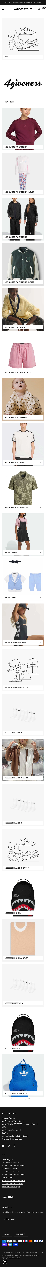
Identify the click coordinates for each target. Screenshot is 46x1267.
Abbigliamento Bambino (16, 237)
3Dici (7, 57)
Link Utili (8, 1197)
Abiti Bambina (11, 552)
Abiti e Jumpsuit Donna (15, 642)
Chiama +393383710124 (12, 1183)
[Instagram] (10, 1145)
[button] (4, 1262)
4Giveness (9, 102)
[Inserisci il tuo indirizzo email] (41, 1219)
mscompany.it (14, 1258)
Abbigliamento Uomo (15, 462)
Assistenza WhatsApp (11, 1186)
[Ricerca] (39, 9)
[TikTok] (16, 1145)
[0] (42, 9)
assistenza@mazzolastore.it (13, 1180)
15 (29, 1098)
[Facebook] (4, 1145)
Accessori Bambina (13, 733)
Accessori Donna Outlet (16, 958)
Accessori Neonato (14, 1003)
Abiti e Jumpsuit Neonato (16, 687)
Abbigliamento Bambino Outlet (19, 282)
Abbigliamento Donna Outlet (18, 372)
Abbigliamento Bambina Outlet (19, 192)
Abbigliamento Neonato (16, 417)
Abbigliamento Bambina (16, 147)
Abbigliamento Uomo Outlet (18, 507)
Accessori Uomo (12, 1048)
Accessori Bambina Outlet (17, 778)
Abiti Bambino (11, 597)
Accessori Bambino (13, 823)
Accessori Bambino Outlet (17, 868)
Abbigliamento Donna (15, 327)
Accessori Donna (13, 913)
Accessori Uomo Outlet (16, 1093)
